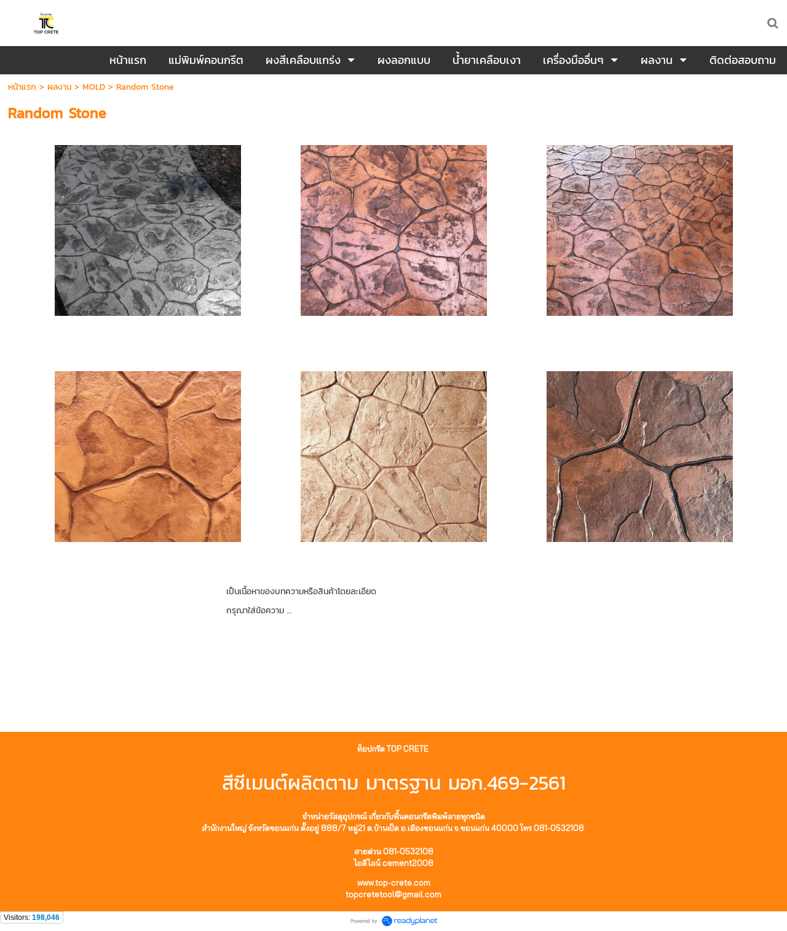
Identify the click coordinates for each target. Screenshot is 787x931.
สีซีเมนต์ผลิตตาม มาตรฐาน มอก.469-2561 (394, 783)
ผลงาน (59, 87)
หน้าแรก (22, 87)
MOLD (93, 87)
